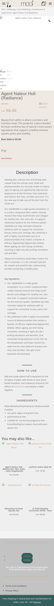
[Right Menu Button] (50, 3)
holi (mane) (19, 386)
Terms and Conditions (16, 586)
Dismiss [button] (37, 602)
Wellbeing (11, 9)
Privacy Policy (11, 590)
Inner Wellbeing (23, 9)
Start (3, 9)
